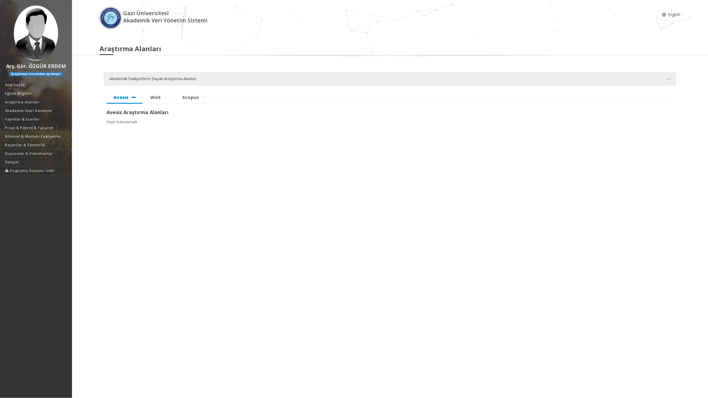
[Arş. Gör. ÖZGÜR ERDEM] (36, 33)
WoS (155, 97)
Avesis (121, 97)
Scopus (190, 97)
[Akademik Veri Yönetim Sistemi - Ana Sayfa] (111, 17)
